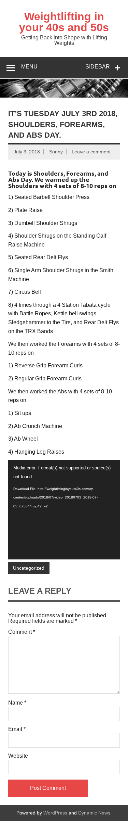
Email (17, 729)
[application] (64, 509)
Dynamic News (94, 813)
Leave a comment (91, 151)
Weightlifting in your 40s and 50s (64, 22)
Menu (29, 67)
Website (18, 756)
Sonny (56, 151)
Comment (21, 632)
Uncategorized (28, 568)
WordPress (55, 813)
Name (17, 703)
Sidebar (97, 67)
